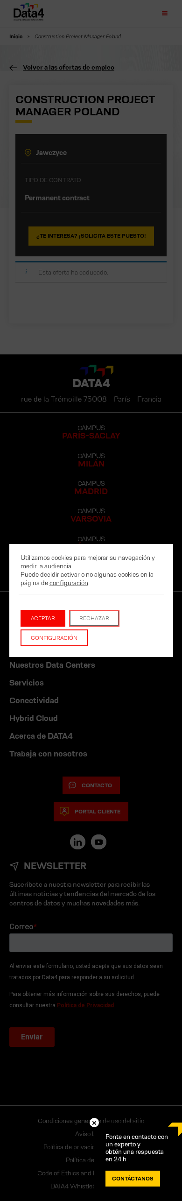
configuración (68, 582)
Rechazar (94, 618)
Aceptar (43, 618)
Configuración (54, 638)
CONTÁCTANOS (133, 1178)
